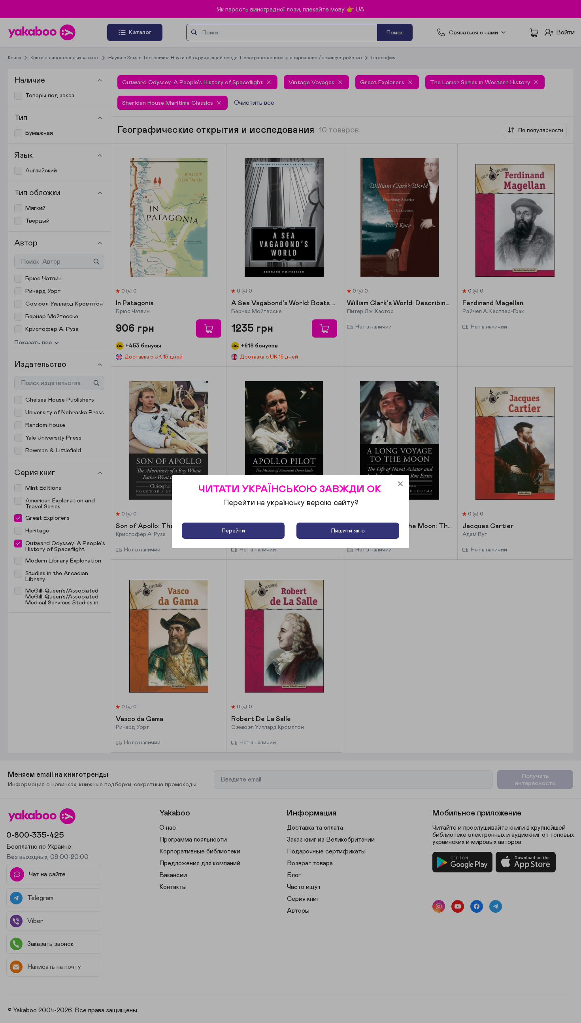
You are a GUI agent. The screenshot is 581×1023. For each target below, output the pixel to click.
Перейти (233, 531)
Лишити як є (348, 531)
